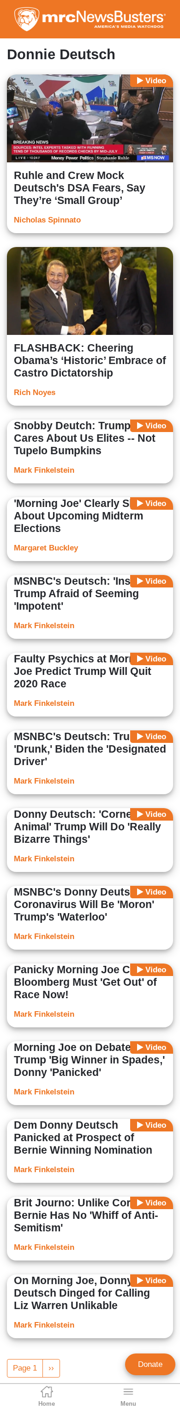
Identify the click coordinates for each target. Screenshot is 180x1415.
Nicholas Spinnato (47, 220)
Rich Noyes (34, 392)
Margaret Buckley (46, 548)
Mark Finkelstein (44, 470)
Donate (150, 1364)
